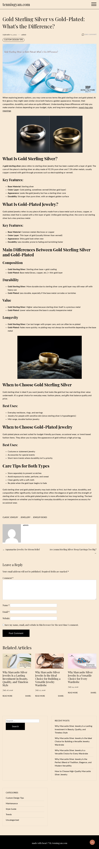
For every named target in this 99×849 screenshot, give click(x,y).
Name (6, 605)
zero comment (90, 34)
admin (23, 34)
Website (6, 618)
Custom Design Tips (13, 40)
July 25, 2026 (40, 690)
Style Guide (11, 809)
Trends (9, 814)
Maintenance (12, 803)
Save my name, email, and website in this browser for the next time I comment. (42, 625)
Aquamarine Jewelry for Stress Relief (22, 549)
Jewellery (25, 517)
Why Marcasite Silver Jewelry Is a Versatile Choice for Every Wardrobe (80, 677)
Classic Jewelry (10, 517)
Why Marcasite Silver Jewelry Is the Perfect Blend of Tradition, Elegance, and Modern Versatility (73, 762)
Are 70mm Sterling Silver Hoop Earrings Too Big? (73, 549)
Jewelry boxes (40, 517)
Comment (8, 578)
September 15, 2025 (10, 34)
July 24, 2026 (73, 687)
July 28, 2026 (8, 690)
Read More (7, 696)
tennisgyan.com (16, 4)
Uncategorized (12, 820)
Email (6, 611)
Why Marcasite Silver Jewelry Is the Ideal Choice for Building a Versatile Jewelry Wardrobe (47, 678)
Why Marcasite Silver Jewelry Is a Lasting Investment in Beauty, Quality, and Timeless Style (15, 678)
